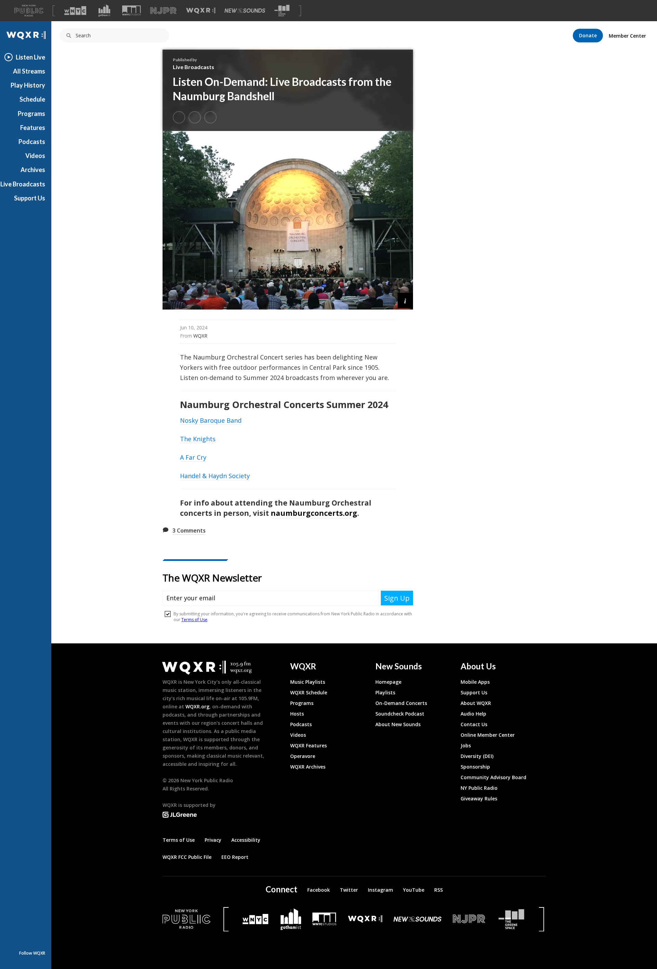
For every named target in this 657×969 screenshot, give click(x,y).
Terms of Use (179, 840)
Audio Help (473, 713)
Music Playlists (307, 682)
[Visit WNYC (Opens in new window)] (75, 10)
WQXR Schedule (308, 692)
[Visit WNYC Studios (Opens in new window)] (131, 10)
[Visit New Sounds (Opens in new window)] (244, 10)
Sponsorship (475, 766)
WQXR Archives (307, 766)
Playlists (385, 692)
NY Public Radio (479, 788)
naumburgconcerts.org (314, 513)
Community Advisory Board (493, 777)
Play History (28, 85)
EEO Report (234, 857)
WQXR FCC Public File (187, 857)
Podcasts (31, 141)
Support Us (29, 198)
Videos (35, 155)
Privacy (213, 840)
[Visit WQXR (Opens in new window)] (200, 11)
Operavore (302, 756)
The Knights (198, 439)
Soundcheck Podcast (399, 713)
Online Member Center (488, 735)
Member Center (627, 35)
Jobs (466, 745)
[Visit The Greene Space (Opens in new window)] (281, 11)
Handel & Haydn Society (215, 476)
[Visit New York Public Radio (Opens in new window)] (186, 919)
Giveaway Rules (479, 798)
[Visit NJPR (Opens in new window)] (163, 10)
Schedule (32, 99)
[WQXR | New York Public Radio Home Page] (25, 35)
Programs (31, 113)
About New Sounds (398, 724)
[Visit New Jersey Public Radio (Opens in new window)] (470, 919)
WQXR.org (197, 706)
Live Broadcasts (22, 184)
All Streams (29, 71)
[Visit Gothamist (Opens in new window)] (104, 10)
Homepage (388, 682)
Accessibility (245, 840)
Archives (33, 169)
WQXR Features (308, 745)
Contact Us (474, 724)
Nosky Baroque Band (211, 420)
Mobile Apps (475, 682)
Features (32, 127)
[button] (405, 300)
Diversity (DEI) (477, 756)
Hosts (297, 713)
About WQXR (476, 703)
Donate (588, 35)
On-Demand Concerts (401, 703)
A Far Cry (193, 457)
